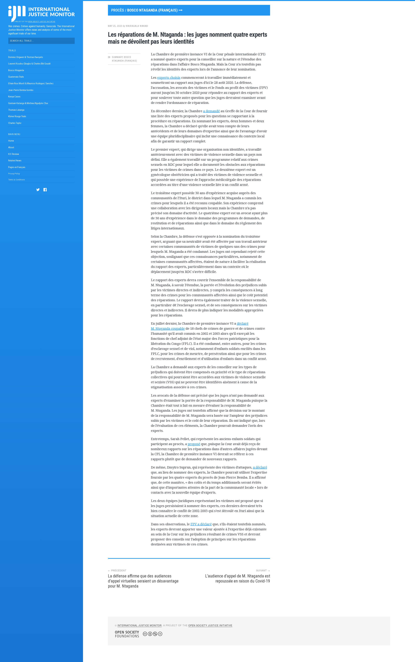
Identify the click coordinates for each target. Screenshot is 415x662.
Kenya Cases (14, 96)
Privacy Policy (14, 173)
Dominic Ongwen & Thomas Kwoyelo (25, 57)
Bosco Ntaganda (16, 70)
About (11, 147)
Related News (14, 160)
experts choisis (168, 77)
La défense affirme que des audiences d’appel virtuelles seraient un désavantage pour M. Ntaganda (143, 581)
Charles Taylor (14, 123)
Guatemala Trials (16, 76)
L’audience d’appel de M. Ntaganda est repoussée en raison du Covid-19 (237, 578)
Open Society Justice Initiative (41, 21)
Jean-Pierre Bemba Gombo (20, 90)
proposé (194, 444)
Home (11, 140)
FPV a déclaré (201, 524)
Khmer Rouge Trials (17, 116)
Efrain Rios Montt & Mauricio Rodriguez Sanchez (31, 83)
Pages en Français (16, 167)
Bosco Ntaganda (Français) (153, 10)
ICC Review (13, 154)
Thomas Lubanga (16, 109)
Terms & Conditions (16, 179)
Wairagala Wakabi (137, 26)
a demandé (211, 111)
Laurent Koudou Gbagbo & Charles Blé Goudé (29, 63)
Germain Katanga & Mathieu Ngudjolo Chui (28, 103)
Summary (117, 57)
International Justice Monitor (140, 625)
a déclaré (260, 467)
